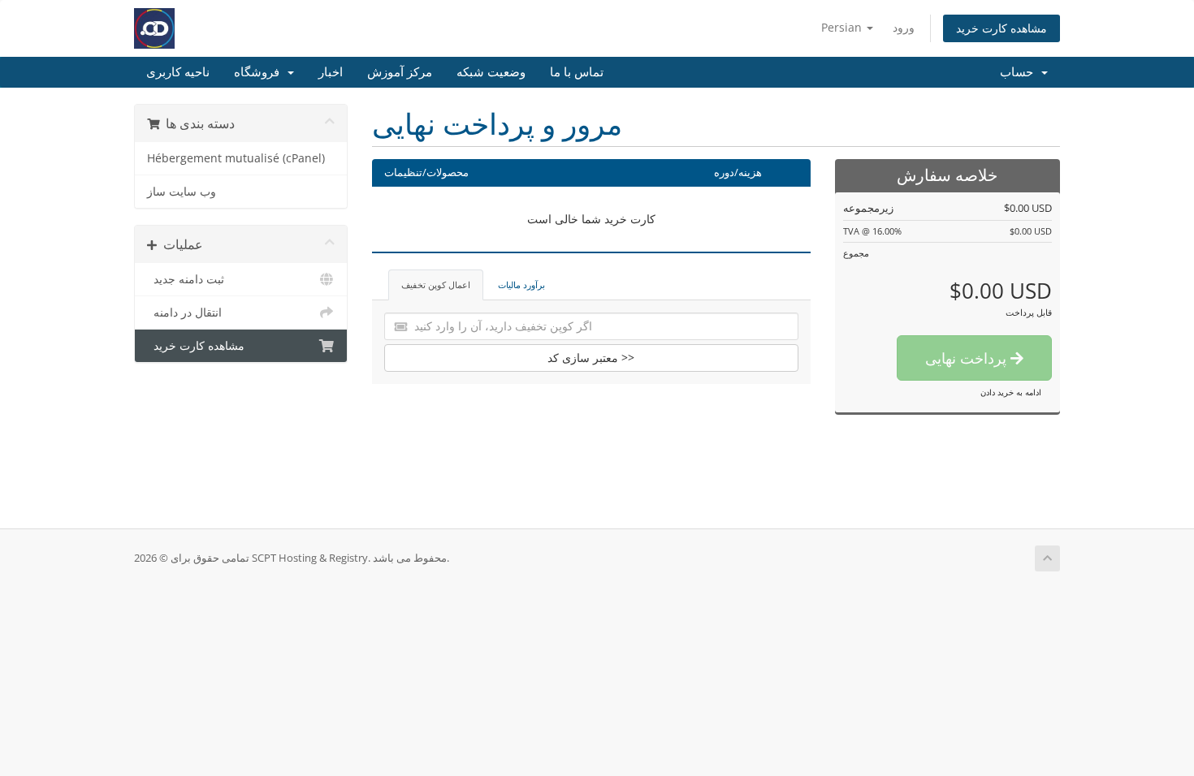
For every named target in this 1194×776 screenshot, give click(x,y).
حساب (1020, 72)
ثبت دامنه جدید (185, 279)
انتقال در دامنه (184, 312)
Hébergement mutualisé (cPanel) (236, 158)
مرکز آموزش (399, 72)
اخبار (330, 72)
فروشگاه (260, 72)
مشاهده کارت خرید (1001, 28)
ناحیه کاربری (178, 72)
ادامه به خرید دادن (1010, 392)
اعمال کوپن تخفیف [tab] (435, 284)
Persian (843, 27)
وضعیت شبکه (491, 72)
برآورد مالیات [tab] (521, 284)
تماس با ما (576, 72)
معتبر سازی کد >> (590, 357)
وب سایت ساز (181, 191)
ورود (904, 27)
